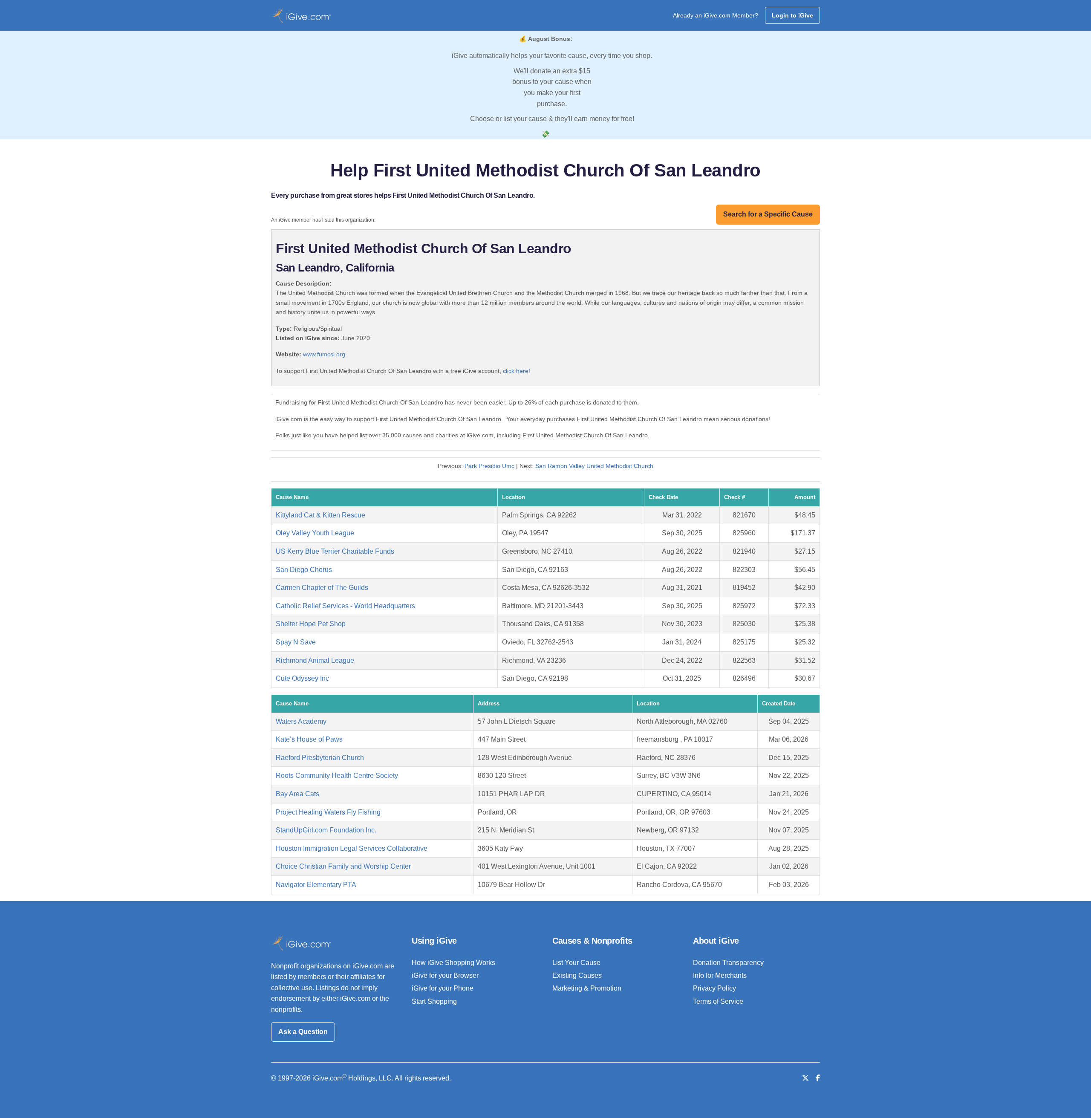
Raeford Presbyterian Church (320, 757)
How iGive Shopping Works (453, 962)
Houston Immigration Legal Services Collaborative (351, 848)
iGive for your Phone (442, 988)
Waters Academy (301, 721)
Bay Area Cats (297, 793)
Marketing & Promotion (586, 988)
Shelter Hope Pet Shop (311, 623)
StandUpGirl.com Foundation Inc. (326, 830)
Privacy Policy (714, 988)
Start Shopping (434, 1001)
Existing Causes (577, 975)
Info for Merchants (720, 975)
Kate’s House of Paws (309, 739)
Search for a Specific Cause (768, 214)
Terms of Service (718, 1001)
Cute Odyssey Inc (302, 678)
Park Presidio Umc (489, 465)
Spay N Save (296, 642)
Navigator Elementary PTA (316, 884)
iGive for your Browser (445, 975)
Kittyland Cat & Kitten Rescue (320, 515)
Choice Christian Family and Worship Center (343, 866)
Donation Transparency (728, 962)
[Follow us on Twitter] (805, 1078)
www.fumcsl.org (324, 354)
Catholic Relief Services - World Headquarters (345, 606)
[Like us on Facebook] (818, 1078)
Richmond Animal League (315, 660)
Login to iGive (792, 15)
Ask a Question (303, 1031)
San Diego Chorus (304, 569)
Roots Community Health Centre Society (337, 775)
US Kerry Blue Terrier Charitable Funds (335, 551)
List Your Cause (576, 962)
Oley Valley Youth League (315, 533)
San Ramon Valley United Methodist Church (594, 465)
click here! (516, 370)
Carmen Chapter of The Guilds (322, 587)
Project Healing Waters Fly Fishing (328, 812)
